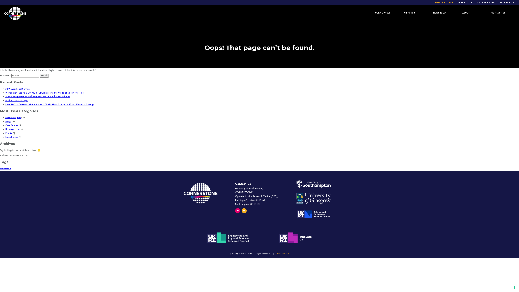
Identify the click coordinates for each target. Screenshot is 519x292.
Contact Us (498, 12)
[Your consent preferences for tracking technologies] (514, 287)
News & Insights (13, 117)
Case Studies (11, 125)
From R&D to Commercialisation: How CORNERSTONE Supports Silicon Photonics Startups (49, 104)
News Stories (11, 137)
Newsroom (440, 12)
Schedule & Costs (486, 2)
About (466, 12)
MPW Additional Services (17, 88)
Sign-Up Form (507, 2)
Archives (4, 155)
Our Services (383, 12)
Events (8, 133)
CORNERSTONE (5, 169)
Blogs (8, 121)
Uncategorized (12, 129)
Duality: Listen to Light (16, 100)
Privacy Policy (283, 253)
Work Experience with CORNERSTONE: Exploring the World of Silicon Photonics (44, 92)
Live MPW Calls (464, 2)
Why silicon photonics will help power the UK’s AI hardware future (37, 96)
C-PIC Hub (410, 12)
